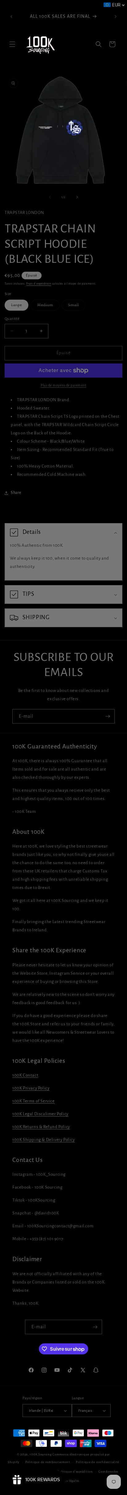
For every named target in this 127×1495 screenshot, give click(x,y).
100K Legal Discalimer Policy (40, 1114)
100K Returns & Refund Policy (41, 1126)
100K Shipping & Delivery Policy (43, 1139)
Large (19, 307)
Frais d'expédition (38, 283)
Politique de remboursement (47, 1462)
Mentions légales (66, 1480)
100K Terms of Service (33, 1101)
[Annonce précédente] (11, 16)
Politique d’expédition (74, 1471)
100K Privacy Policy (30, 1088)
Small (76, 307)
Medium (48, 307)
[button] (12, 44)
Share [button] (16, 493)
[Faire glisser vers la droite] (77, 197)
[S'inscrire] (107, 716)
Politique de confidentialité (97, 1462)
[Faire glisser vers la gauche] (50, 197)
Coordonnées (108, 1471)
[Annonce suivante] (115, 16)
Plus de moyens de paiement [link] (63, 385)
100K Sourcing (40, 1454)
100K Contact (25, 1075)
